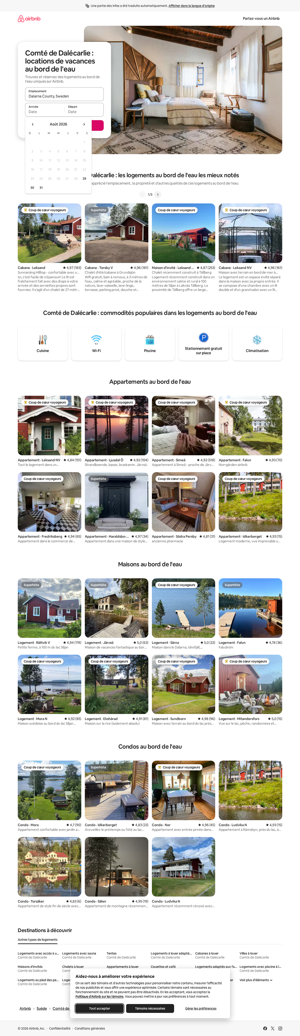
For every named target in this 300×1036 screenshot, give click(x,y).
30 (32, 188)
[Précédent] (142, 194)
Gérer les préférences (200, 1008)
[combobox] (64, 96)
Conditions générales (90, 1028)
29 (84, 179)
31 (41, 188)
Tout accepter (99, 1008)
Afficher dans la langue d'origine (192, 6)
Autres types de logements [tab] (38, 940)
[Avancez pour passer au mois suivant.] (84, 124)
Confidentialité (59, 1028)
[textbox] (45, 111)
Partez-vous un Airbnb (261, 18)
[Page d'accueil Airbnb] (29, 19)
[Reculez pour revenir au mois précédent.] (33, 124)
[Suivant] (157, 194)
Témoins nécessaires (150, 1008)
